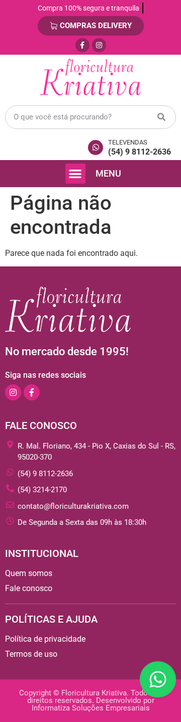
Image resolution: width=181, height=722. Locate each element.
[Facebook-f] (82, 45)
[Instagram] (99, 45)
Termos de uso (31, 654)
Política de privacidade (45, 639)
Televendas (127, 142)
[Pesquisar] (161, 117)
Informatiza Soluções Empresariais (91, 707)
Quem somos (28, 573)
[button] (75, 174)
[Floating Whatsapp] (157, 679)
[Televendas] (95, 147)
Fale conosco (28, 588)
